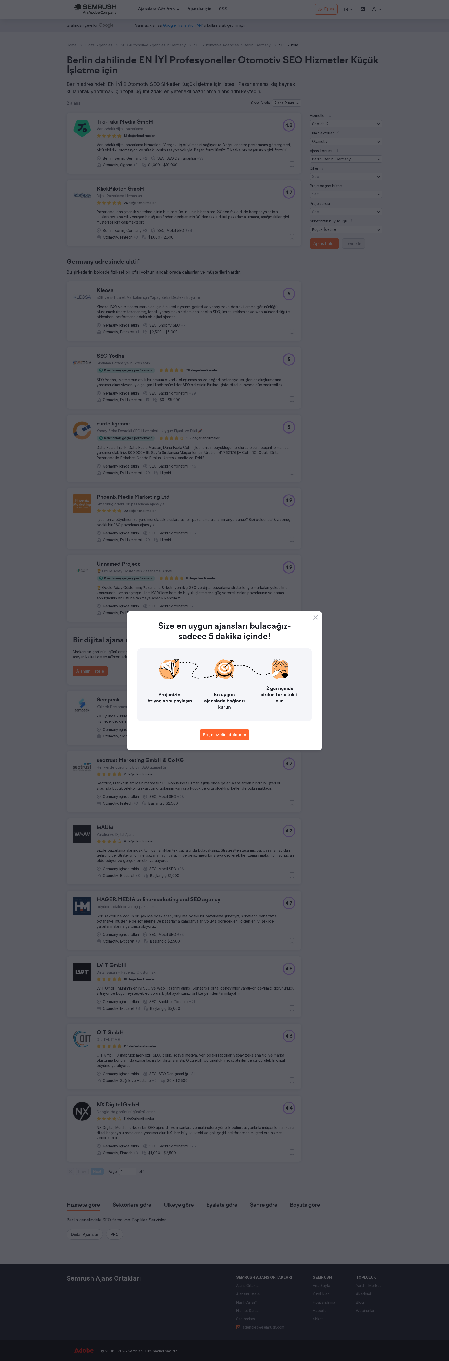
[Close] (315, 617)
